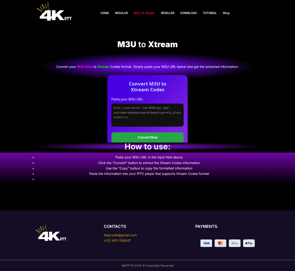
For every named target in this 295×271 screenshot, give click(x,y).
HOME (105, 13)
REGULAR (121, 13)
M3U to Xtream (144, 13)
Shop (226, 13)
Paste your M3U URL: (127, 99)
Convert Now (148, 137)
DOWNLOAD (188, 13)
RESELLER (167, 13)
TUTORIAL (210, 13)
